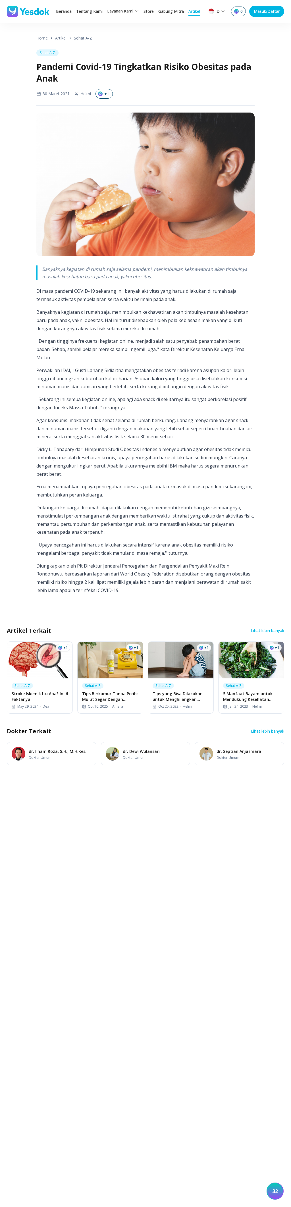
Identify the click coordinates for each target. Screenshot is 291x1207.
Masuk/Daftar (267, 11)
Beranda (64, 11)
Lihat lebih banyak (267, 630)
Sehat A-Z (83, 38)
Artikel (194, 11)
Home (42, 38)
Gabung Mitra (171, 11)
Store (149, 11)
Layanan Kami (120, 11)
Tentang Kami (89, 11)
